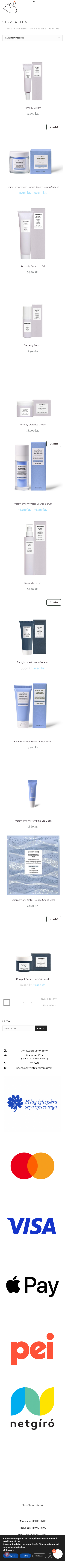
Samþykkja (10, 1556)
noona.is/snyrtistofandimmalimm (34, 1068)
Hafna (25, 1556)
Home (9, 29)
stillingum (8, 1550)
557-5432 (34, 1063)
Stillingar (39, 1556)
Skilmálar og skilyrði (32, 1505)
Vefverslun (20, 29)
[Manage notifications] (6, 1554)
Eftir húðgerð (38, 29)
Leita (40, 1028)
